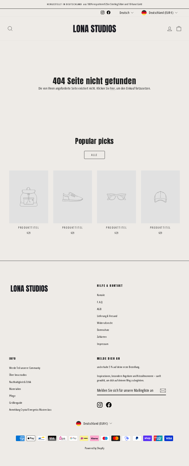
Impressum (102, 344)
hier (112, 88)
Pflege (12, 396)
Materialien (15, 389)
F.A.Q (100, 302)
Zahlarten (101, 337)
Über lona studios (18, 375)
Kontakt (101, 295)
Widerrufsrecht (104, 323)
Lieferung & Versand (107, 316)
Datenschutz (103, 330)
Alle (94, 155)
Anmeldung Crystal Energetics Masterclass (30, 410)
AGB (99, 309)
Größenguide (15, 403)
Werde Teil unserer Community (24, 368)
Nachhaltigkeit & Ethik (20, 382)
